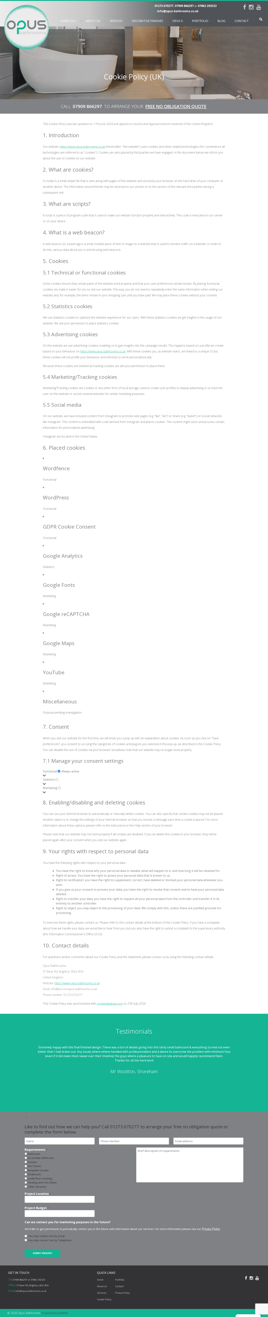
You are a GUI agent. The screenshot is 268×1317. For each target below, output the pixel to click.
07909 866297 (184, 6)
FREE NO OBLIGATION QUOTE (175, 106)
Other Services (37, 1186)
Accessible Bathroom (41, 1158)
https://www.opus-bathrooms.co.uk (82, 147)
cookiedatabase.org (110, 1004)
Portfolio (200, 21)
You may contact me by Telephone (49, 1240)
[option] (134, 1062)
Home (100, 1279)
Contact (242, 21)
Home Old (68, 21)
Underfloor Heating (40, 1178)
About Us (93, 21)
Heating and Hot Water (42, 1182)
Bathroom (34, 1154)
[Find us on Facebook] (246, 8)
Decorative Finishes (147, 21)
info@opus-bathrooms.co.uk (178, 11)
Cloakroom (34, 1174)
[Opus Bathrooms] (25, 27)
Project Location (38, 1194)
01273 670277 (164, 6)
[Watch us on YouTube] (260, 8)
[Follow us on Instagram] (252, 8)
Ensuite (32, 1162)
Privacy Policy (211, 1229)
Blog (221, 21)
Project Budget (37, 1208)
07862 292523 (207, 6)
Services (116, 21)
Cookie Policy (104, 1299)
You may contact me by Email (46, 1236)
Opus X (177, 21)
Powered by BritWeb (55, 1313)
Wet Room (34, 1166)
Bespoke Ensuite (38, 1170)
